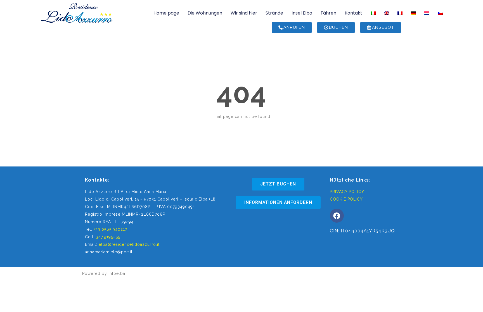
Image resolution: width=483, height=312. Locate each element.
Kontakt (353, 13)
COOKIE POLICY (346, 199)
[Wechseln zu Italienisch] (373, 13)
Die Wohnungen (205, 13)
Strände (274, 13)
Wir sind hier (244, 13)
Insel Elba (302, 13)
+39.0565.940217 (110, 229)
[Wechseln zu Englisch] (386, 13)
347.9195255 (108, 237)
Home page (166, 13)
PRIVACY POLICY (347, 191)
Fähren (328, 13)
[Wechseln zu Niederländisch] (426, 13)
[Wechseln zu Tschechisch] (440, 13)
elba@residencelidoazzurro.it (129, 244)
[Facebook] (337, 216)
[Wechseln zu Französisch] (399, 13)
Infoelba (116, 273)
